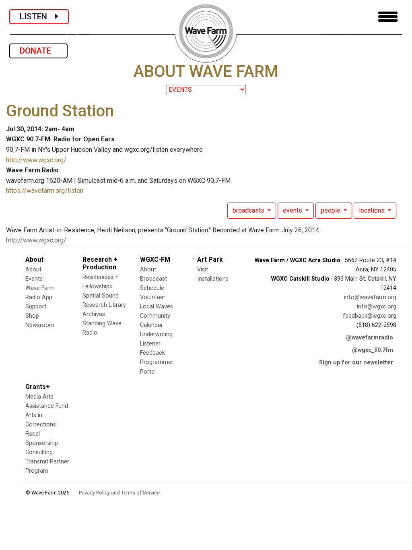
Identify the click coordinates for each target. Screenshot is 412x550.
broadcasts (249, 210)
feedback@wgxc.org (369, 315)
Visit (202, 269)
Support (35, 306)
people (331, 210)
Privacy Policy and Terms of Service (119, 493)
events (293, 210)
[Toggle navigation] (388, 17)
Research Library (104, 305)
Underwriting (156, 334)
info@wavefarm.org (370, 297)
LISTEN (37, 16)
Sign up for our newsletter (356, 362)
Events (34, 278)
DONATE (38, 51)
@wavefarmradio (369, 337)
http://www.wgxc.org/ (36, 160)
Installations (213, 278)
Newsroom (39, 325)
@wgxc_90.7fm (372, 350)
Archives (93, 314)
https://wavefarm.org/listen (44, 190)
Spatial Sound (100, 295)
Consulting (39, 452)
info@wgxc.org (376, 306)
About (33, 269)
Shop (32, 315)
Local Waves (156, 306)
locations (372, 210)
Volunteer (152, 297)
